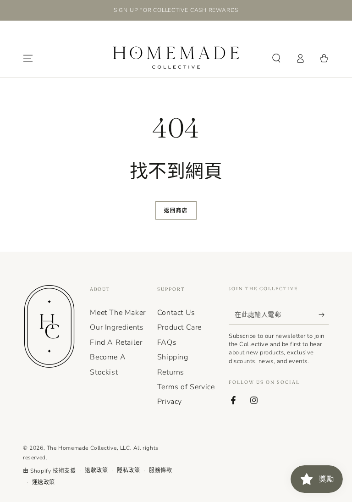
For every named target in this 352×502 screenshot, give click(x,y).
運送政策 (43, 482)
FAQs (166, 342)
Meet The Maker (117, 313)
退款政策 (96, 470)
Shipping (172, 357)
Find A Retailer (116, 342)
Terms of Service (186, 387)
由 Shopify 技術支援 (49, 470)
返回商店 (176, 210)
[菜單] (28, 58)
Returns (170, 372)
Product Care (179, 327)
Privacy (169, 402)
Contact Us (176, 313)
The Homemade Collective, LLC (88, 448)
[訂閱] (324, 314)
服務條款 (160, 470)
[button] (276, 58)
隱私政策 (128, 470)
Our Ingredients (116, 327)
